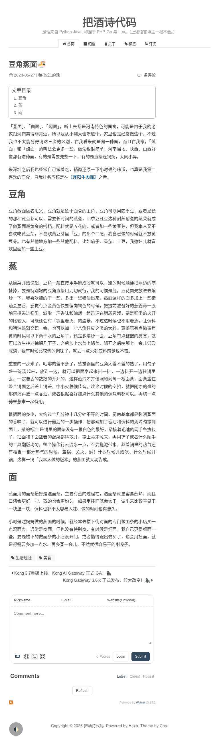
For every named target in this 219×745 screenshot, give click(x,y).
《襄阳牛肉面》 (83, 177)
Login (120, 657)
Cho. (163, 725)
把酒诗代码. (94, 725)
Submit (140, 657)
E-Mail (66, 600)
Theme (146, 725)
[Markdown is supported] (18, 656)
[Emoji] (26, 656)
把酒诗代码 (109, 22)
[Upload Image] (34, 656)
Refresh (82, 691)
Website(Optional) (121, 600)
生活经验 (24, 558)
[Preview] (42, 656)
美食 (47, 558)
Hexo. (133, 725)
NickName (22, 600)
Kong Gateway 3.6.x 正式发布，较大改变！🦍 (106, 580)
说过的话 (52, 75)
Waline (140, 702)
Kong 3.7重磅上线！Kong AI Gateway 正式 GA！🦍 (62, 573)
